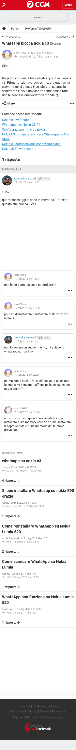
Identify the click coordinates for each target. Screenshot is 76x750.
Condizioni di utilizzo (45, 706)
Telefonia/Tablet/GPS (38, 28)
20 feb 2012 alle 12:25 (45, 56)
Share (11, 103)
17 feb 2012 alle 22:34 (27, 374)
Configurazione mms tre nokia (23, 129)
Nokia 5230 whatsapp (17, 149)
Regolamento (59, 711)
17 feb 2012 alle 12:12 (26, 182)
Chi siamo (24, 706)
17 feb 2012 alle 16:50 (27, 307)
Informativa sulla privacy (22, 711)
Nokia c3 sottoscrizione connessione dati (31, 144)
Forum (15, 28)
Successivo (63, 36)
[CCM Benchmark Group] (38, 728)
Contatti (44, 711)
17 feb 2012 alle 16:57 (27, 341)
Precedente (13, 36)
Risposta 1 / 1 (11, 169)
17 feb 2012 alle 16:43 (27, 278)
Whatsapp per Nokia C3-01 (21, 125)
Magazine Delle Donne (25, 717)
